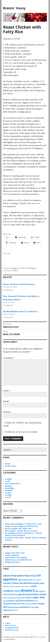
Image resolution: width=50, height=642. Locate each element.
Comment (8, 358)
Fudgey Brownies (12, 562)
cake (42, 583)
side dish (20, 604)
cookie (33, 586)
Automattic (10, 639)
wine (16, 610)
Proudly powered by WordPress (16, 637)
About (7, 464)
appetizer (10, 579)
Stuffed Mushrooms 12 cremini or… (21, 311)
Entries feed (10, 625)
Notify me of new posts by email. (21, 431)
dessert (28, 590)
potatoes (29, 600)
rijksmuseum (9, 603)
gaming (8, 486)
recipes (14, 270)
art (30, 579)
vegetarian (8, 610)
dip (36, 591)
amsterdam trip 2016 (29, 575)
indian (43, 594)
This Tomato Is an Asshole (16, 557)
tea (5, 607)
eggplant (42, 591)
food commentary (13, 483)
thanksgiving (13, 607)
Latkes (35, 531)
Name (7, 390)
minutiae (9, 490)
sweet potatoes (31, 604)
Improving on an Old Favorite (25, 526)
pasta (5, 601)
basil (39, 580)
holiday (34, 594)
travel (7, 497)
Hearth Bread (19, 535)
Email (6, 401)
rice (36, 601)
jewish (22, 598)
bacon (35, 580)
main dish (39, 597)
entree (6, 594)
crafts (7, 481)
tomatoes (25, 607)
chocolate (25, 586)
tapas (41, 603)
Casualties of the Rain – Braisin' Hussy (21, 538)
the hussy (32, 268)
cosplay (8, 479)
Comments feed (12, 628)
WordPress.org (11, 630)
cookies (8, 590)
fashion (14, 594)
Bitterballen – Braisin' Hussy (17, 531)
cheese (6, 586)
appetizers (23, 579)
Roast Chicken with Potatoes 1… (19, 284)
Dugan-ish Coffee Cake (22, 528)
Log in (7, 623)
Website (7, 412)
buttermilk (33, 583)
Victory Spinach (12, 555)
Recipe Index (10, 466)
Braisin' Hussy (14, 8)
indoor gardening (9, 598)
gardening (9, 488)
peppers (11, 600)
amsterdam (9, 575)
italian (18, 598)
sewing (8, 495)
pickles (20, 600)
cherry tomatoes (15, 586)
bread (23, 583)
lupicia (28, 597)
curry (17, 590)
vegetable (34, 607)
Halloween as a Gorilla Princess (18, 560)
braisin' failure (11, 583)
